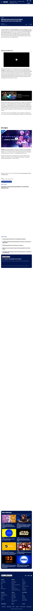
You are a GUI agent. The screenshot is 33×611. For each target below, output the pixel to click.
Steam (27, 103)
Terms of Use (18, 265)
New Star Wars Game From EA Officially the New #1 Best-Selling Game (23, 540)
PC (19, 35)
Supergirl (13, 583)
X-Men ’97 (23, 584)
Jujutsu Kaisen (14, 597)
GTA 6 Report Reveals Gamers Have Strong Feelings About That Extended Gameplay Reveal (16, 252)
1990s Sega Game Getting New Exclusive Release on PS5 (23, 566)
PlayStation (2, 598)
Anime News (13, 593)
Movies (14, 1)
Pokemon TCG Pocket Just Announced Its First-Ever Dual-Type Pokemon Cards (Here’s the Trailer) (8, 526)
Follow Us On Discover (6, 181)
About (13, 606)
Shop (13, 603)
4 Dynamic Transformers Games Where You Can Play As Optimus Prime (15, 187)
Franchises (24, 592)
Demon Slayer (14, 596)
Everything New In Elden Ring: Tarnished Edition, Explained (14, 239)
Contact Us (4, 606)
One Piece (13, 601)
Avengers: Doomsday (15, 588)
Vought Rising (24, 588)
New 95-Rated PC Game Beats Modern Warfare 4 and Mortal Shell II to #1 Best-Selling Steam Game (9, 553)
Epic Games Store (14, 29)
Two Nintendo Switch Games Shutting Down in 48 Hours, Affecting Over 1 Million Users (16, 242)
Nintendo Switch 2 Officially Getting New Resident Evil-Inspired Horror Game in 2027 (9, 566)
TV (17, 1)
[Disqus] (16, 200)
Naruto (13, 598)
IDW (1, 587)
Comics (11, 1)
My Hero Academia (14, 600)
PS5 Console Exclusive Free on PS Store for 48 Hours (12, 245)
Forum (16, 2)
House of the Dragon (25, 586)
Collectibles (12, 2)
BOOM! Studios (3, 588)
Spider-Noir (23, 583)
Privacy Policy (26, 265)
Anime (23, 1)
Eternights (3, 70)
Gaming (19, 1)
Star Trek (23, 597)
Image (2, 586)
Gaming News (3, 593)
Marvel (2, 583)
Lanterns (23, 587)
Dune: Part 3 (13, 587)
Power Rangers (24, 598)
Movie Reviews (14, 582)
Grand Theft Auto (24, 600)
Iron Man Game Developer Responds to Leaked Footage (24, 553)
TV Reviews (24, 582)
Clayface (13, 586)
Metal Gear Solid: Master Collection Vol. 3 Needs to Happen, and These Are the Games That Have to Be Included (24, 526)
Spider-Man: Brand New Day (16, 584)
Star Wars (23, 596)
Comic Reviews (3, 582)
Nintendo (2, 596)
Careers (17, 606)
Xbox (2, 597)
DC (1, 584)
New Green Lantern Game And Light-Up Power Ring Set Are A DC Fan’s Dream (16, 249)
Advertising (9, 606)
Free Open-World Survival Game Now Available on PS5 (8, 539)
